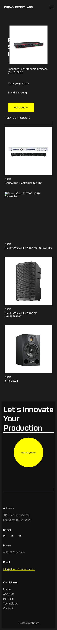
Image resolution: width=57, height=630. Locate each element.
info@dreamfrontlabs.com (19, 569)
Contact (8, 608)
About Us (8, 594)
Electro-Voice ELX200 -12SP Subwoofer (28, 248)
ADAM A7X (11, 381)
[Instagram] (4, 536)
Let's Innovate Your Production (28, 419)
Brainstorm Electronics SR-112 (23, 183)
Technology (10, 603)
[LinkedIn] (12, 536)
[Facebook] (19, 536)
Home (7, 589)
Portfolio (8, 598)
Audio (25, 83)
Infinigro (34, 622)
